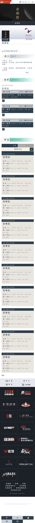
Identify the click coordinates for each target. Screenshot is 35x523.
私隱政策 (9, 488)
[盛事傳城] (25, 451)
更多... (28, 72)
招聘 (17, 483)
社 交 (28, 381)
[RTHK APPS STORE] (9, 463)
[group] (25, 91)
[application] (17, 92)
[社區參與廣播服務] (25, 428)
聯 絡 (10, 384)
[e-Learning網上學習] (25, 416)
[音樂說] (3, 101)
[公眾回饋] (23, 384)
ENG (23, 2)
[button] (4, 91)
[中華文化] (9, 439)
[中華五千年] (9, 474)
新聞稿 (9, 483)
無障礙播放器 (21, 488)
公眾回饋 (27, 384)
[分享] (24, 381)
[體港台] (25, 393)
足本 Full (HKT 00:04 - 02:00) (17, 161)
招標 (24, 483)
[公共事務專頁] (9, 428)
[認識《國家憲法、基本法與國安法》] (25, 439)
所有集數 (5, 39)
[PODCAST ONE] (25, 463)
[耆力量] (9, 451)
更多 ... (4, 375)
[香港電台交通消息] (6, 381)
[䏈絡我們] (6, 384)
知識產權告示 (10, 486)
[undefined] (20, 2)
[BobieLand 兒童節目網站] (25, 404)
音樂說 (5, 88)
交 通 (10, 381)
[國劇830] (9, 416)
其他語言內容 (16, 490)
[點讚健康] (9, 404)
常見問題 (23, 486)
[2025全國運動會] (9, 393)
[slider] (14, 91)
